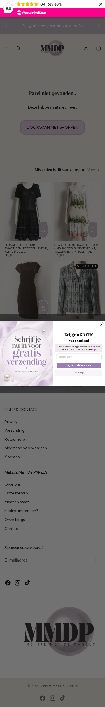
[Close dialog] (102, 324)
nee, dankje (79, 373)
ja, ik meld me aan (79, 365)
